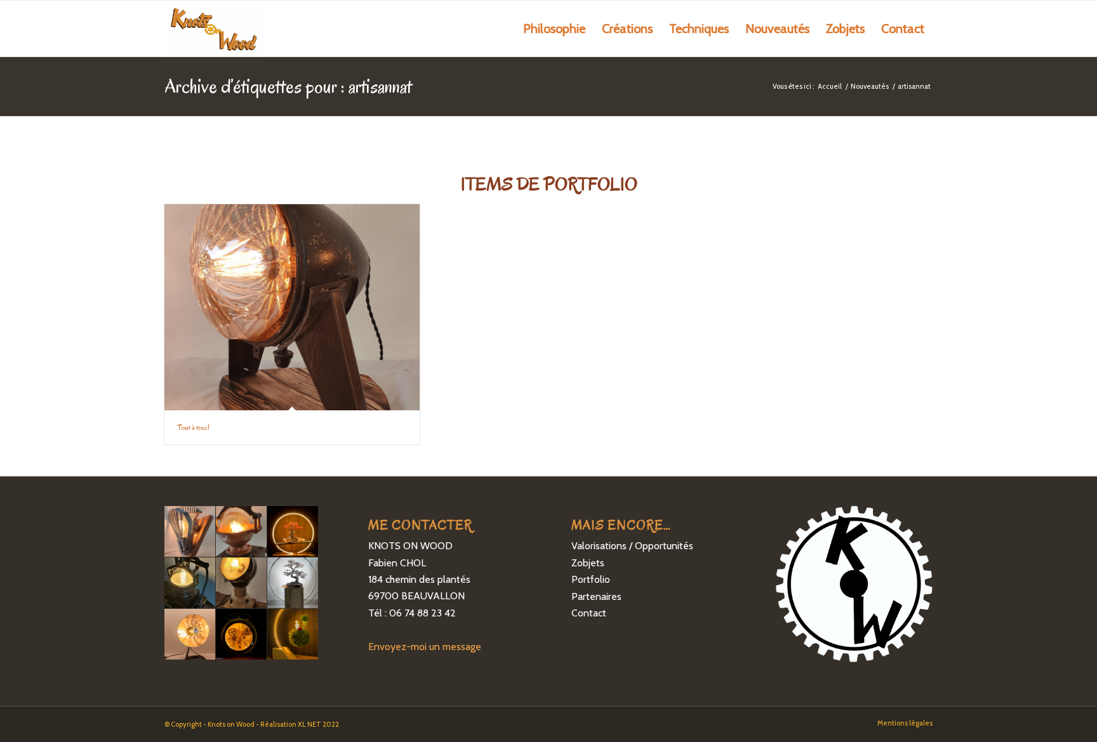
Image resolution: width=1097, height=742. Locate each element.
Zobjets (587, 563)
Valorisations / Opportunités (632, 546)
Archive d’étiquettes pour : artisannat (288, 86)
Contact (588, 613)
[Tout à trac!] (292, 307)
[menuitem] (554, 28)
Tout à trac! (193, 427)
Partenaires (596, 596)
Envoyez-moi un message (424, 647)
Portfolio (590, 579)
